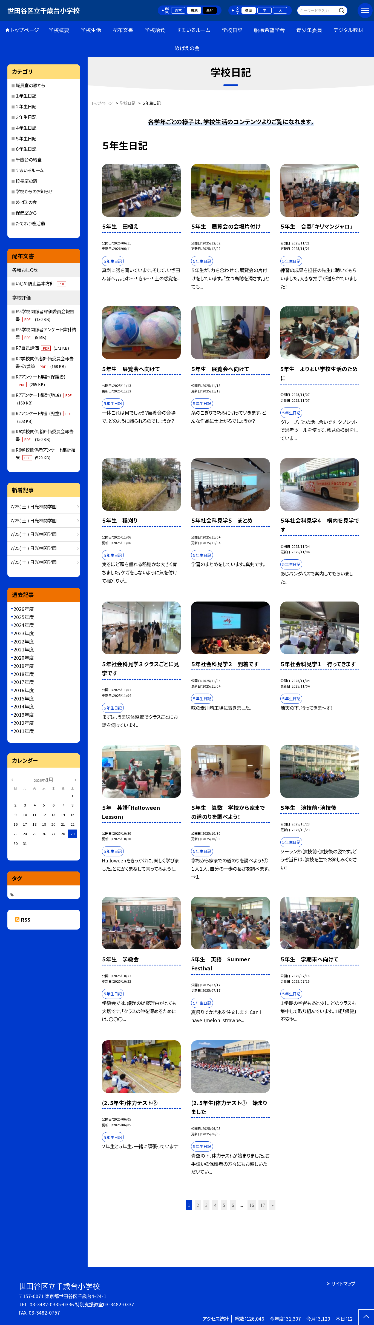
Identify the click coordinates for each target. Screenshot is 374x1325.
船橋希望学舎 (269, 29)
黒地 (209, 10)
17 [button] (262, 1205)
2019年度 (23, 665)
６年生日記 (26, 149)
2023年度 (23, 633)
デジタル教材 (348, 29)
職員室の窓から (30, 85)
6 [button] (233, 1205)
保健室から (26, 212)
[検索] (343, 10)
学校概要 (58, 29)
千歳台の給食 (29, 159)
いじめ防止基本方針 (40, 283)
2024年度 (23, 625)
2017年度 (23, 682)
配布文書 (123, 29)
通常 (178, 10)
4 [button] (215, 1205)
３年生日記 (26, 117)
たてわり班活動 (30, 223)
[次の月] (75, 779)
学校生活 (90, 29)
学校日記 (232, 29)
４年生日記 (26, 127)
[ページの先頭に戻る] (366, 1317)
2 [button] (198, 1205)
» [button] (273, 1205)
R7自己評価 (42, 347)
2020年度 (23, 657)
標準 (248, 10)
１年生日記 (26, 95)
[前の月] (12, 779)
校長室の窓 (26, 181)
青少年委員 (309, 29)
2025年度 (23, 617)
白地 (194, 10)
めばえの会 (187, 48)
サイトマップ (343, 1283)
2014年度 (23, 706)
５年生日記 (26, 138)
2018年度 (23, 674)
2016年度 (23, 690)
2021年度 (23, 649)
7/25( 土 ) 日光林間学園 (33, 506)
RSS (25, 919)
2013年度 (23, 714)
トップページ (25, 29)
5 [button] (224, 1205)
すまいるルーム (194, 29)
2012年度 (23, 722)
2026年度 (23, 608)
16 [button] (251, 1205)
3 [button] (206, 1205)
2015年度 (23, 698)
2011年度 (23, 731)
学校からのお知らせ (34, 191)
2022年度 (23, 641)
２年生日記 (26, 106)
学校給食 (155, 29)
